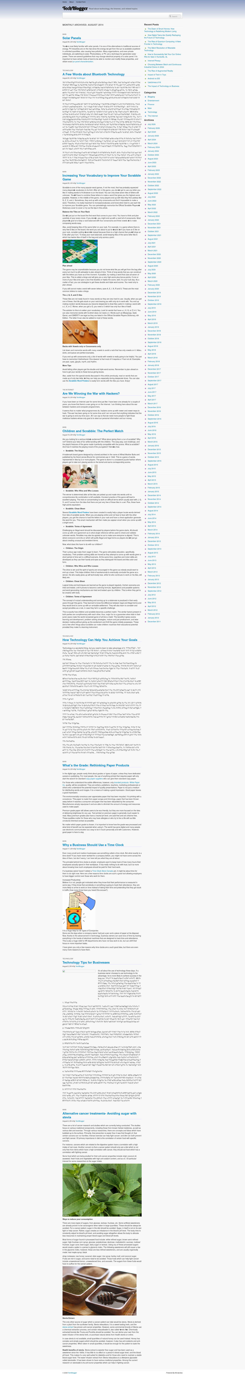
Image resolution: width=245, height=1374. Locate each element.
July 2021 (152, 242)
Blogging (151, 96)
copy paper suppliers (94, 778)
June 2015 (152, 472)
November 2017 (154, 373)
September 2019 (154, 304)
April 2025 (152, 132)
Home (65, 2)
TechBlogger (75, 8)
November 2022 (154, 181)
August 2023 (153, 158)
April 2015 (152, 480)
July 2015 (152, 468)
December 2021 (154, 223)
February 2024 (154, 147)
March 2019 (152, 323)
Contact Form (80, 2)
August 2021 (153, 239)
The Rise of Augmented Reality (160, 70)
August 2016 (153, 422)
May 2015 (152, 476)
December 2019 (154, 292)
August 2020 (153, 265)
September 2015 (154, 461)
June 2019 (152, 311)
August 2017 (153, 384)
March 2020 (152, 281)
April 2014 (152, 526)
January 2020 (153, 288)
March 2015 (152, 483)
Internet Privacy (154, 60)
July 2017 (152, 388)
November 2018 (154, 334)
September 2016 (154, 418)
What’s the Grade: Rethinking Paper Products (96, 765)
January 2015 (153, 491)
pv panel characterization (83, 61)
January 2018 (153, 365)
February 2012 (154, 614)
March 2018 (152, 357)
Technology (68, 70)
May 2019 (152, 315)
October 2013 (153, 545)
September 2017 (154, 380)
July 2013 (152, 556)
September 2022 (154, 189)
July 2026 (152, 124)
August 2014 (153, 510)
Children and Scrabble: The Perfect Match (93, 431)
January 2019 (153, 327)
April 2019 (152, 319)
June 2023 (152, 162)
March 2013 (152, 571)
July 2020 (152, 269)
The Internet (68, 390)
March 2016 (152, 441)
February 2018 (154, 361)
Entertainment (153, 100)
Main (64, 34)
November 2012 (154, 587)
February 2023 (154, 170)
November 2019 (154, 296)
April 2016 (152, 438)
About (71, 2)
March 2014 (152, 529)
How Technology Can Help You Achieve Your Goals (100, 640)
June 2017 (152, 392)
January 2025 (153, 135)
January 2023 (153, 174)
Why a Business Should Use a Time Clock (93, 845)
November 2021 (154, 227)
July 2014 (152, 514)
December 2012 (154, 583)
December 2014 (154, 495)
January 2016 (153, 445)
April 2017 (152, 399)
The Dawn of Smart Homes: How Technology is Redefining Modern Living (160, 30)
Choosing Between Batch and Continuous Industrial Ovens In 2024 (162, 65)
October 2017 (153, 376)
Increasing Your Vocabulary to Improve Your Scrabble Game (102, 177)
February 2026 (154, 128)
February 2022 (154, 216)
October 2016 (153, 415)
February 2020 (154, 285)
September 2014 (154, 506)
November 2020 (154, 258)
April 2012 (152, 606)
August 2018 (153, 346)
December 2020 (154, 254)
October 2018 (153, 338)
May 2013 (152, 564)
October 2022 (153, 185)
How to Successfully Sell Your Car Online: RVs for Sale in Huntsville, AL (162, 55)
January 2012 (153, 617)
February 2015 (154, 487)
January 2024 (153, 151)
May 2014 (152, 522)
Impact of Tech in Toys (157, 74)
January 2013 (153, 579)
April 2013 (152, 568)
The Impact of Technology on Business (163, 86)
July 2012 (152, 594)
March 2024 (152, 143)
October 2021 (153, 231)
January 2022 (153, 220)
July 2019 (152, 308)
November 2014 (154, 499)
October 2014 (153, 503)
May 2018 (152, 350)
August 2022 (153, 193)
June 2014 (152, 518)
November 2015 (154, 453)
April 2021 (152, 246)
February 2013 (154, 575)
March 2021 (152, 250)
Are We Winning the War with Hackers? (91, 393)
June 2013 (152, 560)
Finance (151, 104)
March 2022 (152, 212)
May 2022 (152, 204)
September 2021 (154, 235)
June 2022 (152, 200)
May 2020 (152, 273)
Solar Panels (72, 38)
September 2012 (154, 591)
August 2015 (153, 464)
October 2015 (153, 457)
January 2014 (153, 537)
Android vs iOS (154, 78)
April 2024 (152, 139)
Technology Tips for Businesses (86, 962)
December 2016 (154, 407)
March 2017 (152, 403)
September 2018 (154, 342)
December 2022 (154, 177)
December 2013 (154, 541)
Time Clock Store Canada (102, 871)
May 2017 (152, 396)
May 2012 (152, 602)
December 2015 (154, 449)
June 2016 (152, 430)
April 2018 (152, 353)
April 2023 (152, 166)
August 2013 (153, 552)
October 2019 (153, 300)
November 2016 (154, 411)
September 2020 (154, 262)
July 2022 (152, 197)
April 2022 (152, 208)
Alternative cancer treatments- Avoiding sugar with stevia (100, 1115)
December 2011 (154, 621)
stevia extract (68, 1327)
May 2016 (152, 434)
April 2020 (152, 277)
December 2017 (154, 369)
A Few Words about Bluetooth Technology (94, 74)
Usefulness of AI (154, 82)
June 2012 (152, 598)
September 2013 (154, 549)
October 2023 (153, 155)
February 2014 (154, 533)
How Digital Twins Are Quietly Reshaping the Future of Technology (162, 36)
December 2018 (154, 330)
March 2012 (152, 610)
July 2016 (152, 426)
